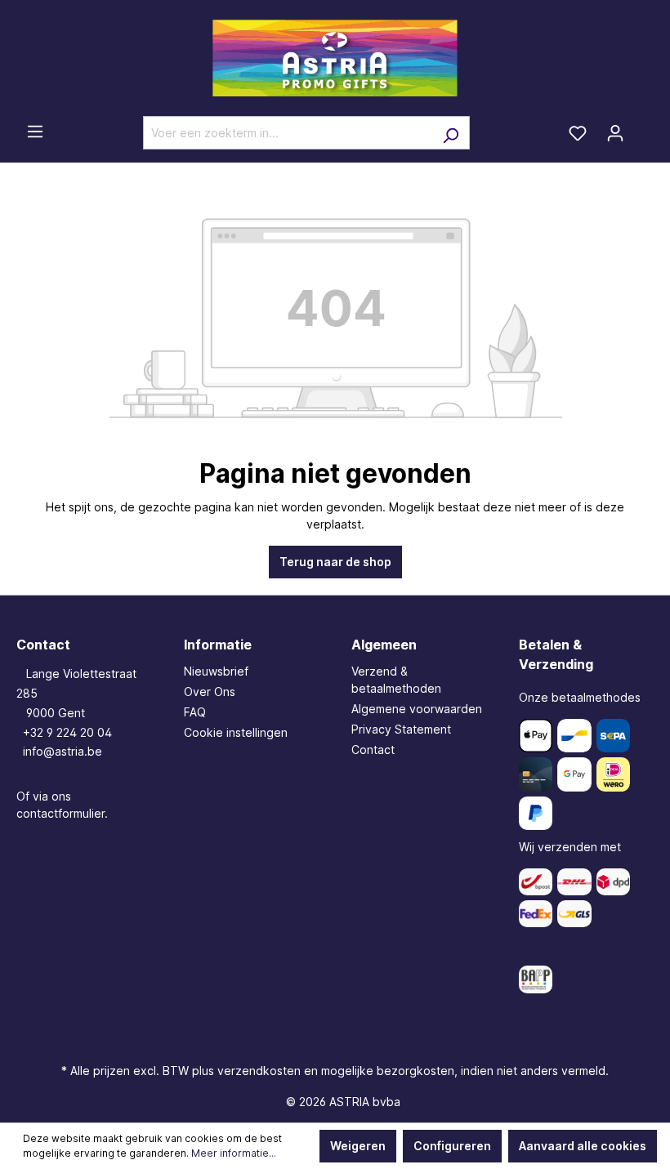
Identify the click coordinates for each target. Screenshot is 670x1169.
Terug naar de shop (335, 562)
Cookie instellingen (236, 732)
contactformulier (60, 813)
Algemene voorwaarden (416, 709)
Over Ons (209, 691)
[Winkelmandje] (644, 127)
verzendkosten (259, 1071)
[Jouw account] (615, 133)
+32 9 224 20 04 (67, 732)
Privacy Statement (401, 729)
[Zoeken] (450, 132)
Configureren (452, 1146)
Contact (373, 749)
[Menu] (35, 131)
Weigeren (358, 1146)
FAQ (195, 712)
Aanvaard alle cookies (582, 1146)
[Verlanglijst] (577, 133)
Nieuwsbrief (216, 671)
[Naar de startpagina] (335, 58)
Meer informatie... (233, 1153)
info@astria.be (62, 751)
